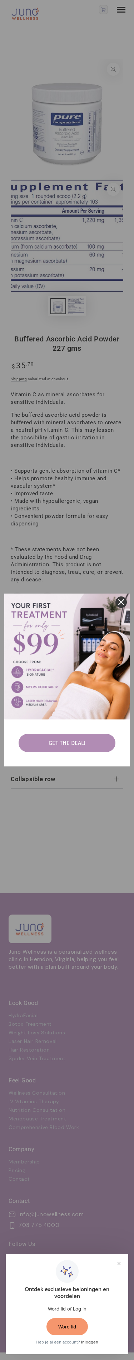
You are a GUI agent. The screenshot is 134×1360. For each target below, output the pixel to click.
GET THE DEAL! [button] (67, 743)
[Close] (121, 602)
